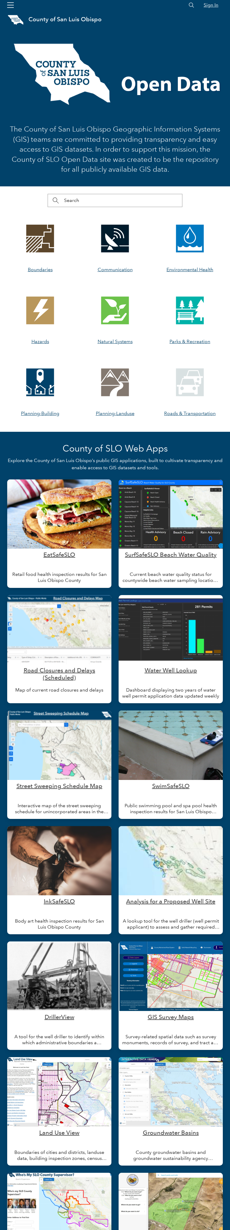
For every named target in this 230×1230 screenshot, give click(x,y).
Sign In (211, 5)
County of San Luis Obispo (65, 19)
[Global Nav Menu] (10, 5)
